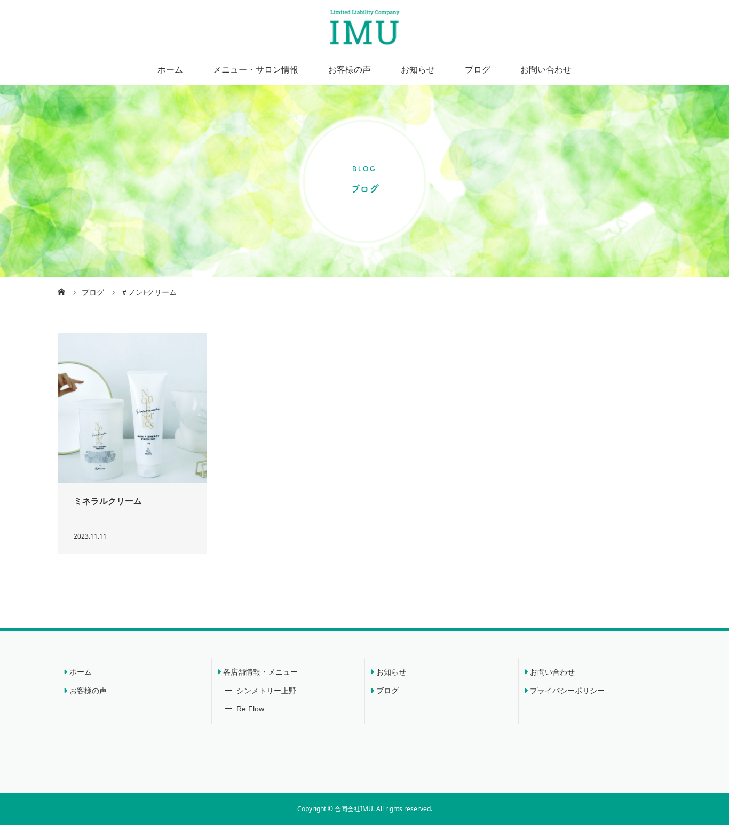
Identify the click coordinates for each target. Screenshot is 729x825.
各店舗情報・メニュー (260, 672)
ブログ (477, 69)
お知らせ (418, 69)
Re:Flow (249, 708)
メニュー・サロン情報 (255, 69)
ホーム (170, 69)
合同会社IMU (354, 808)
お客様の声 (349, 69)
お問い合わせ (546, 69)
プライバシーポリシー (567, 690)
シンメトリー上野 (265, 690)
